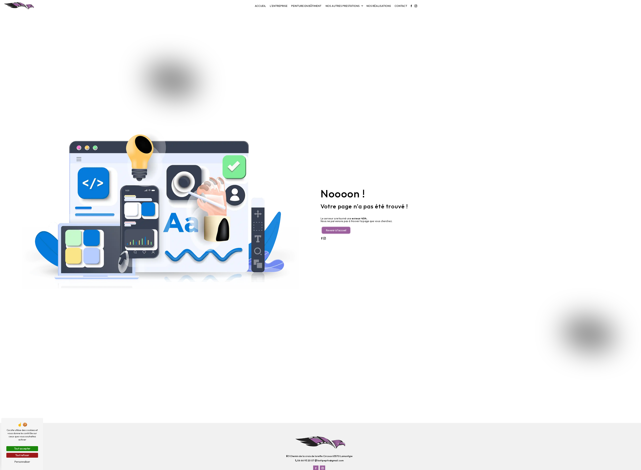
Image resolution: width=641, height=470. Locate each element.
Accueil (260, 6)
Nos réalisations (378, 6)
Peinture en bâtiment (306, 6)
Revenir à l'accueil (336, 230)
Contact (401, 6)
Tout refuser (22, 455)
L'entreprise (278, 6)
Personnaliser (22, 461)
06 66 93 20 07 (306, 460)
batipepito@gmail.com (330, 460)
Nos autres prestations (343, 6)
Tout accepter (22, 448)
